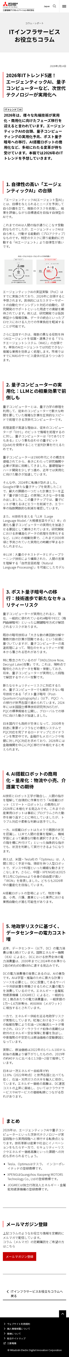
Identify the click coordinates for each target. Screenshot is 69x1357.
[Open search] (54, 6)
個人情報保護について (18, 1328)
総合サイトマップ (16, 1338)
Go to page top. (62, 1313)
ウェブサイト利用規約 (18, 1324)
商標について (14, 1333)
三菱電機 (11, 1343)
